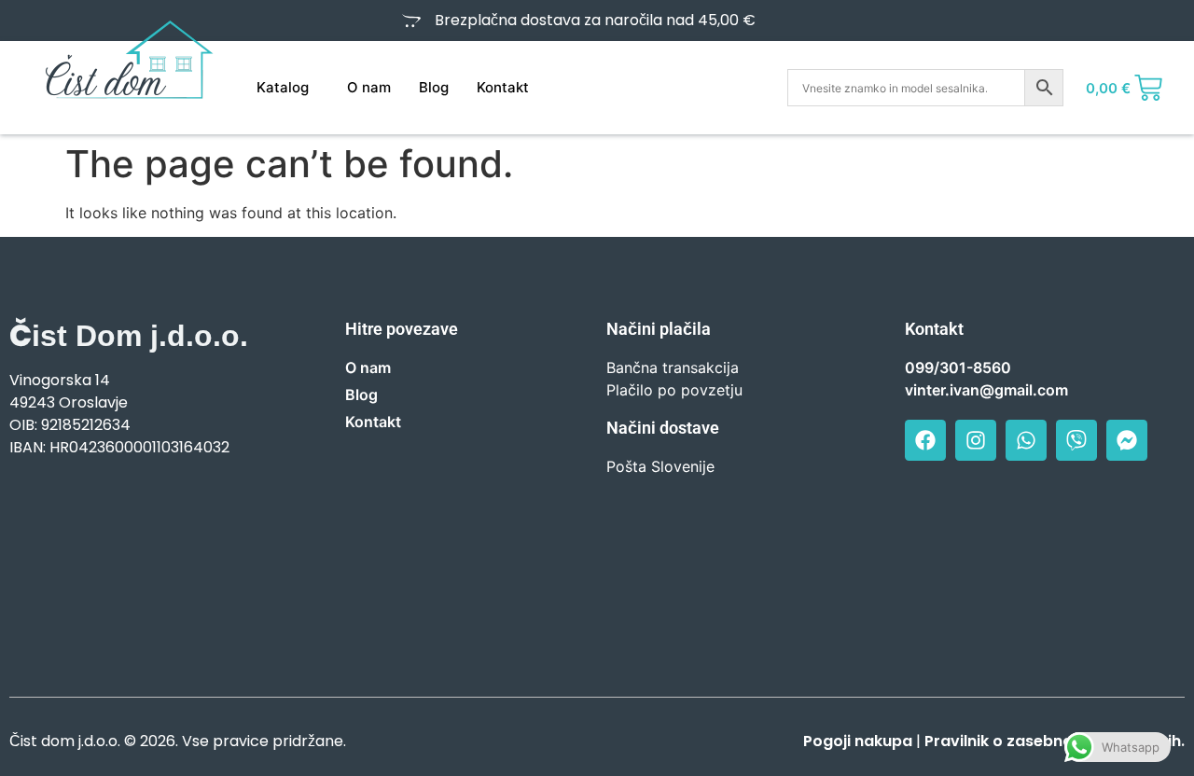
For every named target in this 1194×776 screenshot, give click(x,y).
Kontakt (503, 87)
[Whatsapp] (1026, 440)
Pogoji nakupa (857, 741)
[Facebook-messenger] (1126, 440)
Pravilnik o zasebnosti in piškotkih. (1054, 741)
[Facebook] (925, 440)
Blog (434, 87)
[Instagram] (975, 440)
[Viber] (1076, 440)
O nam (369, 87)
